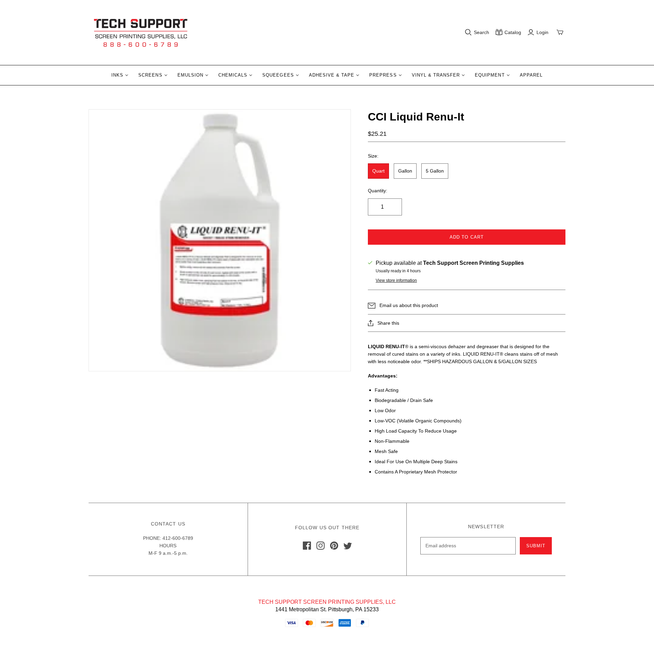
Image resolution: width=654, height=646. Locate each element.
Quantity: (377, 190)
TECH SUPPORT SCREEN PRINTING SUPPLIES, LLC (327, 602)
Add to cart (466, 237)
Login (542, 32)
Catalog (512, 32)
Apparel (531, 75)
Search (481, 32)
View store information (396, 280)
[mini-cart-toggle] (560, 32)
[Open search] (468, 32)
